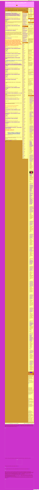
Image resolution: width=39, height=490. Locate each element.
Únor (23, 56)
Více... (31, 372)
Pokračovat (6, 23)
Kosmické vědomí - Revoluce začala (10, 79)
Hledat (38, 0)
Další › (11, 140)
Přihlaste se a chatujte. (35, 489)
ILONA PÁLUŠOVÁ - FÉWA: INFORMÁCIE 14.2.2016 (12, 109)
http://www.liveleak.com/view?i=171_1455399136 (11, 55)
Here (32, 94)
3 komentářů (15, 86)
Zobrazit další (30, 347)
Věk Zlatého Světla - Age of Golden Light (15, 2)
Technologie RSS (5, 141)
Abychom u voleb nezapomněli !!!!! (24, 17)
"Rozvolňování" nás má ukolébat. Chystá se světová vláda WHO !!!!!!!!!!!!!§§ (25, 38)
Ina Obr (8, 24)
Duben (23, 74)
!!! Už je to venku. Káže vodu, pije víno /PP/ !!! (25, 13)
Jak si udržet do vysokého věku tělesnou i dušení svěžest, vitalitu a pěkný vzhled (31, 249)
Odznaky (25, 423)
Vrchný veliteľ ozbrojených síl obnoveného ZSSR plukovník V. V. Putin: (25, 30)
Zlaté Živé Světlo (31, 19)
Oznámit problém (28, 423)
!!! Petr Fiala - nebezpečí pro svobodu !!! (25, 22)
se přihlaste (31, 11)
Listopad (23, 44)
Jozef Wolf (32, 170)
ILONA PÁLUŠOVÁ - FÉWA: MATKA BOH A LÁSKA (12, 25)
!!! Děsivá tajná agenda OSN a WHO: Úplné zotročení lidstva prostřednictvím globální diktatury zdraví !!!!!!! (25, 40)
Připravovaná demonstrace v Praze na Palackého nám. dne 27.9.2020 (25, 28)
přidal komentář (32, 221)
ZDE (31, 24)
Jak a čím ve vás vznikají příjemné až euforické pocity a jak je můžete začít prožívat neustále (31, 223)
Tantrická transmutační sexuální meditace (31, 352)
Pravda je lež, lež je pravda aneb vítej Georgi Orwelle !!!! (25, 19)
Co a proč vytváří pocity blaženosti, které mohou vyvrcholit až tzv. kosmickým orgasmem (31, 363)
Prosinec (23, 68)
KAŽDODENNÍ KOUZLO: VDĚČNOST (10, 30)
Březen (23, 55)
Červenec (24, 52)
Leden (23, 57)
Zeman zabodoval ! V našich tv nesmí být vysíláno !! (13, 53)
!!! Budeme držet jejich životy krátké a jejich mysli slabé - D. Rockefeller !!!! (25, 35)
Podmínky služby (32, 423)
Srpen (23, 46)
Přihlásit (31, 0)
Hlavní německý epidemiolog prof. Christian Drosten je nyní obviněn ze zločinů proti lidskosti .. (25, 33)
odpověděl (32, 281)
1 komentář (15, 56)
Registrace (29, 0)
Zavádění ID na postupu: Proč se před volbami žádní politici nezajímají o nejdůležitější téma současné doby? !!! (25, 15)
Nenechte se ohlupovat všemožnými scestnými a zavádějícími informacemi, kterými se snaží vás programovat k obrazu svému (31, 115)
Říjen (23, 60)
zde (28, 70)
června (23, 53)
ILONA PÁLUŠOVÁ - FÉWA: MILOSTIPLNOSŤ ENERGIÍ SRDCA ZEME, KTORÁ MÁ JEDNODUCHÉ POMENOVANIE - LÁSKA (13, 65)
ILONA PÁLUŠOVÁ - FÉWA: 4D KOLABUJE (11, 118)
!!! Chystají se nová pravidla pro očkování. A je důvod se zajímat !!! (25, 24)
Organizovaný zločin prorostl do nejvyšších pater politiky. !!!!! (25, 21)
